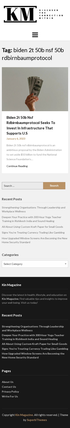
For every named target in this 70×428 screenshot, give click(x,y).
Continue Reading (17, 166)
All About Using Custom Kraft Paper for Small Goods (32, 226)
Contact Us (9, 386)
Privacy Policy (10, 391)
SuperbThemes (37, 420)
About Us (7, 381)
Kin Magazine (10, 298)
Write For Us (10, 396)
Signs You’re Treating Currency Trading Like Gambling (33, 232)
